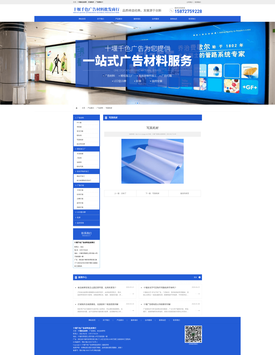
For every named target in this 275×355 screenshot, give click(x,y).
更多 (195, 277)
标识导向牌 (81, 144)
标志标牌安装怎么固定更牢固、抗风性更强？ (97, 287)
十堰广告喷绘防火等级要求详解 (157, 304)
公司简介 (190, 2)
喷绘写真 (80, 166)
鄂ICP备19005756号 (86, 350)
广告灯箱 (80, 185)
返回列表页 (184, 193)
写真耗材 (109, 108)
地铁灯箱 (80, 207)
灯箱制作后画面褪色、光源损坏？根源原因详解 (98, 304)
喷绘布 (79, 135)
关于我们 (100, 19)
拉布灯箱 (80, 194)
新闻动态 (173, 19)
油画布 (79, 162)
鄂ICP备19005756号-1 (90, 342)
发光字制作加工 (83, 171)
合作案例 (155, 19)
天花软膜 (80, 154)
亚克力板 (80, 131)
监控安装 (80, 223)
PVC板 (79, 122)
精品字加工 (81, 176)
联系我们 (198, 2)
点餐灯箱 (80, 199)
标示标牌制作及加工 (84, 180)
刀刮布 (79, 158)
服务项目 (137, 19)
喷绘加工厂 (81, 149)
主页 (83, 108)
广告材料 (100, 108)
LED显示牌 (81, 212)
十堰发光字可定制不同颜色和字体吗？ (160, 287)
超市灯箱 (80, 203)
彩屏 (78, 217)
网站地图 (97, 350)
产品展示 (118, 19)
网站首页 (82, 19)
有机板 (79, 127)
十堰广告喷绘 (156, 134)
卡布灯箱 (80, 190)
